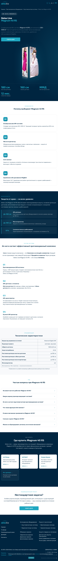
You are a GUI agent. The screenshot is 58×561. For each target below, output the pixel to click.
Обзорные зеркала (25, 532)
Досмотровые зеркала (26, 539)
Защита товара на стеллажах (47, 532)
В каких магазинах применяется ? (19, 413)
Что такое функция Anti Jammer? (13, 407)
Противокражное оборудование (14, 9)
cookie (10, 555)
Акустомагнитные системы (30, 9)
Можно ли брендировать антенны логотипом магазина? (21, 424)
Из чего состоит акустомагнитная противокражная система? (23, 402)
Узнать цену (11, 39)
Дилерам (3, 534)
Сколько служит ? (13, 419)
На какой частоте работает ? (17, 390)
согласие (37, 554)
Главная (3, 9)
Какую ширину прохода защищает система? (17, 396)
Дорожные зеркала (25, 537)
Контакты (4, 537)
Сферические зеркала (26, 534)
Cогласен (31, 557)
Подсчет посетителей (45, 522)
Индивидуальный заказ (7, 532)
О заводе (3, 529)
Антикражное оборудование (28, 522)
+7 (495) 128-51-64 (52, 552)
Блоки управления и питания (47, 538)
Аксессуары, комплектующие (47, 540)
